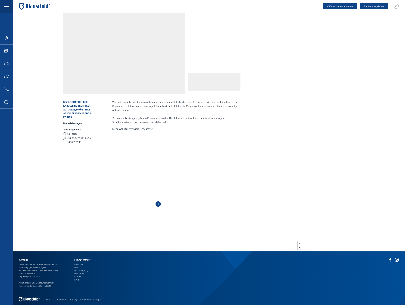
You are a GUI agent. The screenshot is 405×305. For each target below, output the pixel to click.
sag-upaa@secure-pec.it (29, 276)
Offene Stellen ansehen (340, 6)
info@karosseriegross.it (211, 47)
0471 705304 (205, 42)
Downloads (79, 273)
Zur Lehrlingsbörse (374, 6)
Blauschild (78, 264)
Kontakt (77, 276)
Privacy (73, 299)
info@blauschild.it (27, 273)
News (76, 267)
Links (76, 279)
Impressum (62, 299)
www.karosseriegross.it (210, 52)
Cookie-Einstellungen (90, 299)
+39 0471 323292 (31, 270)
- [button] (300, 247)
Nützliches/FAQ (81, 270)
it (396, 6)
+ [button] (300, 243)
